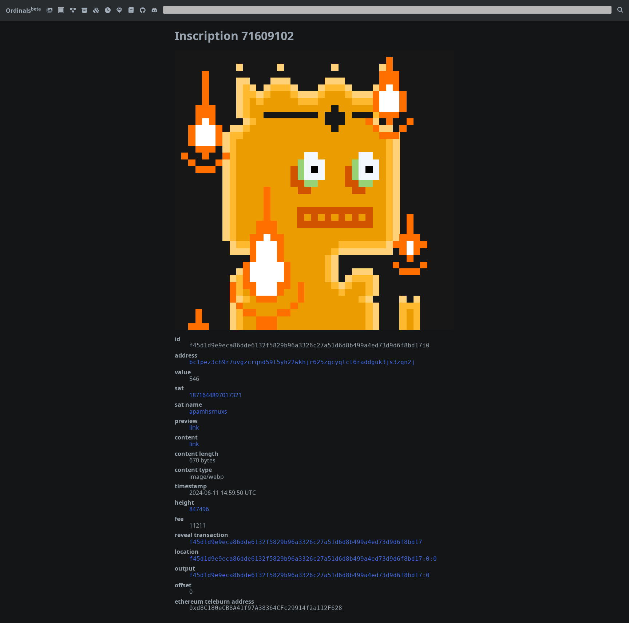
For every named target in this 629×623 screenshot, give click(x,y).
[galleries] (84, 10)
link (194, 427)
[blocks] (96, 10)
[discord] (154, 10)
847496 (199, 509)
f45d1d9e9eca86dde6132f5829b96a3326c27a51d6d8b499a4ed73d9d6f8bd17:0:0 (313, 558)
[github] (143, 10)
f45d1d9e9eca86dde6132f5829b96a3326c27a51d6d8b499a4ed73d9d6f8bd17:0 (309, 575)
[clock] (108, 10)
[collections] (73, 10)
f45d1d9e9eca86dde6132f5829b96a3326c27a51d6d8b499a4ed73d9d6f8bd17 (305, 542)
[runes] (61, 10)
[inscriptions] (49, 10)
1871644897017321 (215, 395)
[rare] (119, 10)
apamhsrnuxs (208, 411)
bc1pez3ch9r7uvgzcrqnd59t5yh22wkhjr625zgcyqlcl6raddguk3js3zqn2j (302, 362)
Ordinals (23, 10)
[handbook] (131, 10)
